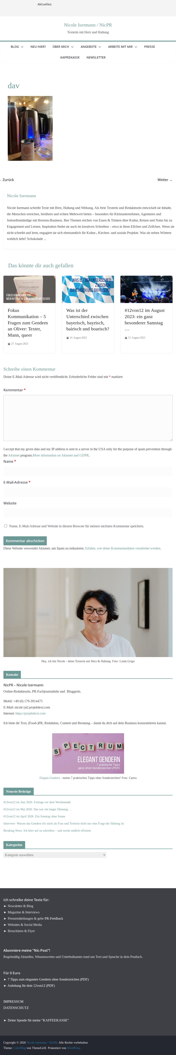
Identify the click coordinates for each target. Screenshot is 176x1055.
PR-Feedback (54, 918)
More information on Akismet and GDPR (61, 455)
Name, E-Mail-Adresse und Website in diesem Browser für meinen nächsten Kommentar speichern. (76, 526)
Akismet (14, 455)
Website (10, 503)
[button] (21, 47)
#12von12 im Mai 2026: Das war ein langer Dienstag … (37, 809)
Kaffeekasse (72, 57)
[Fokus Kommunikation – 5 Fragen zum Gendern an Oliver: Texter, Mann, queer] (29, 278)
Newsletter (99, 57)
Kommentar (14, 390)
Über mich (63, 47)
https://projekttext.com (30, 713)
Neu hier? (41, 47)
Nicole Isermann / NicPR (88, 25)
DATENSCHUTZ (16, 1008)
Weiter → (168, 179)
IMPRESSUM (13, 1001)
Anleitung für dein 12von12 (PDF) (31, 985)
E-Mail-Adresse (16, 482)
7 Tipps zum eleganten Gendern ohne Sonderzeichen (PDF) (48, 979)
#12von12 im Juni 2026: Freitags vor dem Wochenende (37, 802)
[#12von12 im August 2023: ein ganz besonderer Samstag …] (146, 278)
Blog (17, 47)
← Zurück (8, 179)
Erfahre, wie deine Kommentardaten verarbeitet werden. (123, 548)
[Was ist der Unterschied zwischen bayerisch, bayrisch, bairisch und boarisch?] (88, 278)
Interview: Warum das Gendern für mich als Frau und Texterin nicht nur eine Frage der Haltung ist (63, 823)
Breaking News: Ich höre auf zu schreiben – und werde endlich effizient (47, 830)
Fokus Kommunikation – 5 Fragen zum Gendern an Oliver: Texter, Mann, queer (28, 322)
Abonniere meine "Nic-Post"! (26, 950)
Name (9, 461)
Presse (152, 47)
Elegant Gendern (49, 778)
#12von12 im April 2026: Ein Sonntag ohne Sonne (34, 816)
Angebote (91, 47)
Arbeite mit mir (123, 47)
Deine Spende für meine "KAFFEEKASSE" (38, 1020)
